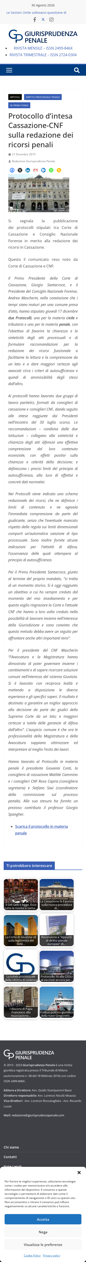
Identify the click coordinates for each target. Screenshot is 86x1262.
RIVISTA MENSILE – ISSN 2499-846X (43, 48)
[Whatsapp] (51, 170)
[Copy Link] (58, 170)
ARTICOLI (15, 97)
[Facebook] (12, 170)
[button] (79, 1172)
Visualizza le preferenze (43, 1244)
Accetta (43, 1219)
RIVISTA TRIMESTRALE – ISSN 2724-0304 (43, 54)
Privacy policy (51, 1255)
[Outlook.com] (43, 170)
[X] (20, 170)
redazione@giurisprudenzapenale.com (38, 1115)
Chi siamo (11, 1147)
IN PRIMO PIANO (19, 105)
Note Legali (13, 1166)
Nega (43, 1232)
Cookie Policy (32, 1255)
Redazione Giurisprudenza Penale (33, 161)
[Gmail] (35, 170)
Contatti (10, 1157)
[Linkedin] (27, 170)
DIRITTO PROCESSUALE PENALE (43, 97)
